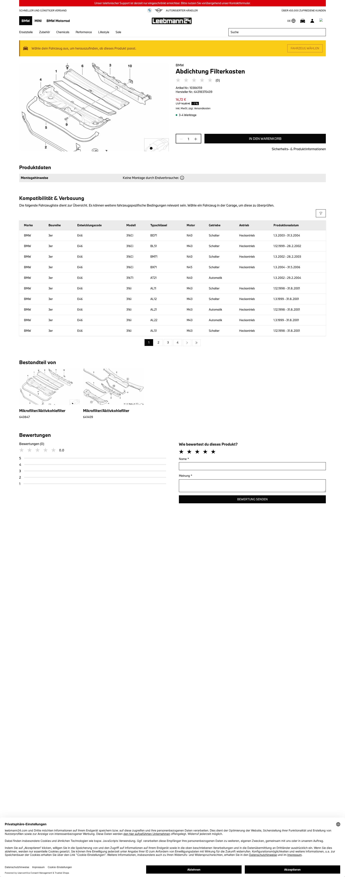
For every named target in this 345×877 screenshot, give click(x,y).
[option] (187, 342)
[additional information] (182, 177)
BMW (26, 21)
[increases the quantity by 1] (194, 139)
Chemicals (62, 32)
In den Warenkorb (265, 138)
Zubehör (44, 32)
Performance (84, 32)
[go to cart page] (321, 20)
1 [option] (149, 342)
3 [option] (168, 342)
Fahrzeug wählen (305, 48)
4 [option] (177, 342)
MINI (38, 21)
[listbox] (173, 342)
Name (184, 459)
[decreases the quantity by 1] (182, 139)
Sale (118, 32)
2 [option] (158, 342)
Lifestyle (103, 32)
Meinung (185, 476)
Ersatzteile (26, 32)
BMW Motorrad (58, 21)
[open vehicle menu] (302, 20)
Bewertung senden (252, 499)
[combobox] (277, 32)
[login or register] (312, 20)
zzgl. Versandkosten (199, 108)
